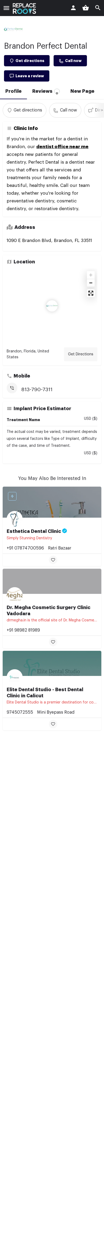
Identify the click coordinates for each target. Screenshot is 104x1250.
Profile (13, 91)
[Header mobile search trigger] (97, 7)
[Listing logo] (13, 29)
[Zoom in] (91, 275)
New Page (82, 91)
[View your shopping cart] (85, 7)
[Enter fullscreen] (91, 293)
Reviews (45, 92)
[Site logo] (25, 8)
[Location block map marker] (52, 305)
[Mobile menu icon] (6, 8)
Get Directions (80, 354)
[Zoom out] (91, 283)
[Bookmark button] (53, 560)
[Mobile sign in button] (73, 7)
